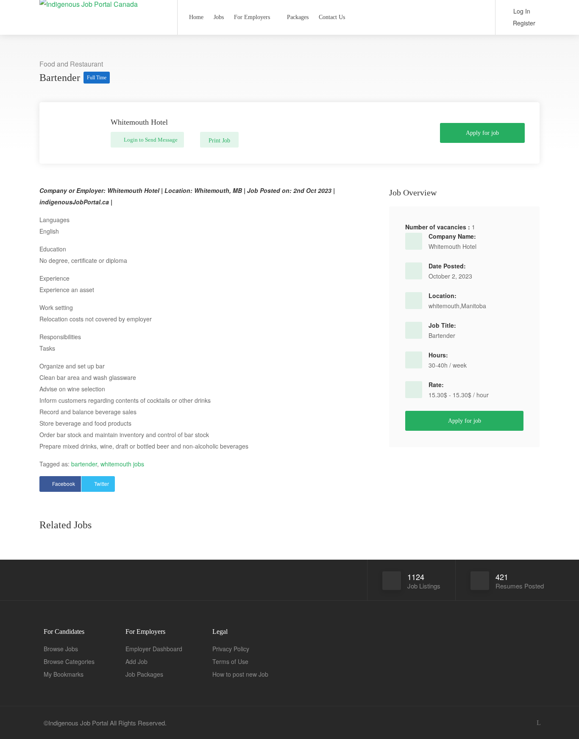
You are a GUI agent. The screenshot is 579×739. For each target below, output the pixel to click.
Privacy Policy (230, 648)
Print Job (219, 140)
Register (523, 23)
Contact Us (332, 17)
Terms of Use (230, 661)
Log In (521, 11)
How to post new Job (240, 674)
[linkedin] (538, 722)
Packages (298, 17)
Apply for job (482, 133)
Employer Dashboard (153, 648)
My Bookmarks (64, 674)
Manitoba (473, 305)
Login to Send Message (150, 140)
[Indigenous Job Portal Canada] (103, 6)
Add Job (136, 661)
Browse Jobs (61, 648)
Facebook (63, 483)
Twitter (101, 483)
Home (196, 17)
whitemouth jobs (122, 464)
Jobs (219, 17)
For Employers (252, 17)
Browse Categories (69, 661)
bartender (84, 464)
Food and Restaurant (71, 64)
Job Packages (144, 674)
